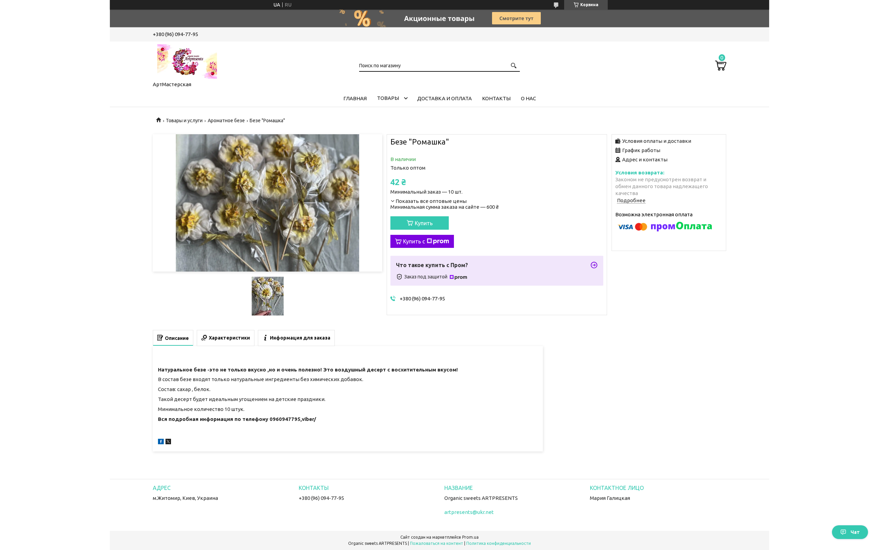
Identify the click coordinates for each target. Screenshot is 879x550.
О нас (528, 98)
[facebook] (161, 442)
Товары (388, 98)
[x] (168, 442)
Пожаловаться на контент (436, 543)
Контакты (496, 98)
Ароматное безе (226, 120)
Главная (355, 98)
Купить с (414, 241)
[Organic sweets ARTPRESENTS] (187, 60)
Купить (424, 223)
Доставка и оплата (444, 98)
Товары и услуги (184, 120)
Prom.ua (470, 537)
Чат (855, 532)
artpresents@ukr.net (469, 512)
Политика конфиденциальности (498, 543)
